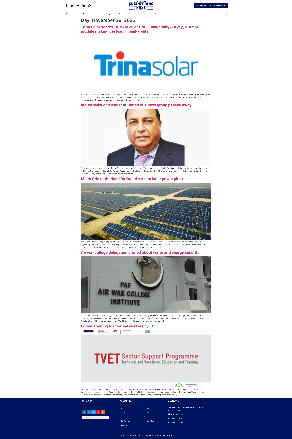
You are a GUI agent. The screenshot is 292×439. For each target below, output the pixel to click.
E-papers (76, 14)
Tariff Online (148, 413)
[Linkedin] (89, 412)
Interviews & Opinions (127, 14)
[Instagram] (89, 5)
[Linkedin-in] (83, 5)
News (85, 14)
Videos (140, 14)
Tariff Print (148, 409)
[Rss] (103, 412)
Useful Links (125, 425)
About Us (124, 409)
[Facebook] (84, 412)
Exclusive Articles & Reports (103, 14)
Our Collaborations (127, 417)
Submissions (148, 417)
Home (68, 14)
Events (168, 14)
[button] (226, 14)
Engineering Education (154, 14)
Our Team (124, 413)
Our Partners (125, 421)
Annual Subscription (151, 421)
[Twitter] (72, 5)
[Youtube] (78, 5)
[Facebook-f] (66, 5)
